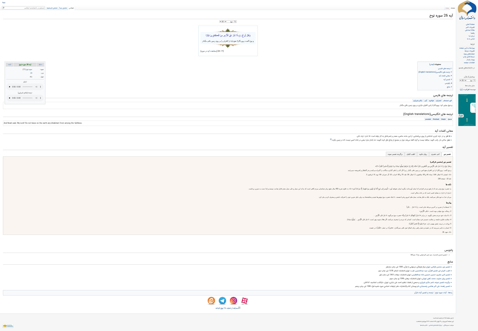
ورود (3, 2)
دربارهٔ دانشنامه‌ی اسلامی (435, 325)
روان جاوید (423, 154)
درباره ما (472, 36)
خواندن (71, 8)
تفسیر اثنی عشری (443, 274)
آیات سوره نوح (441, 292)
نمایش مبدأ (63, 8)
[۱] (330, 139)
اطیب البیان (411, 154)
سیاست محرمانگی (449, 325)
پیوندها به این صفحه (467, 48)
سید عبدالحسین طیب (419, 270)
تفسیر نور (447, 154)
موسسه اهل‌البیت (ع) (468, 89)
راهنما (473, 33)
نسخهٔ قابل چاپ (469, 56)
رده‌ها (450, 292)
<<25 (40, 65)
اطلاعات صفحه (469, 62)
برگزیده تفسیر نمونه (395, 154)
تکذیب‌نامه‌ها (423, 325)
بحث (447, 8)
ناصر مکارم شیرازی (427, 282)
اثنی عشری (435, 154)
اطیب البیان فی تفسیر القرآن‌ (439, 270)
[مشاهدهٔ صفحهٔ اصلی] (467, 10)
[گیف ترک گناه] (467, 110)
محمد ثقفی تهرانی (429, 278)
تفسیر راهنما (445, 286)
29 (31, 73)
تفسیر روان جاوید (443, 278)
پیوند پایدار (471, 59)
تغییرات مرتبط (470, 51)
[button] (451, 64)
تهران (428, 266)
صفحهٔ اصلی (470, 24)
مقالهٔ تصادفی (470, 30)
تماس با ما (471, 38)
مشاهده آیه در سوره (208, 51)
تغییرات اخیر (470, 27)
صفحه (453, 8)
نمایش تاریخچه (52, 8)
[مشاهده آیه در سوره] (228, 29)
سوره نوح (29, 69)
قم (418, 286)
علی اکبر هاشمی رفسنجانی (430, 286)
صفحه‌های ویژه (469, 54)
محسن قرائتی (436, 266)
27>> (9, 65)
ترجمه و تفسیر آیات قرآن (423, 292)
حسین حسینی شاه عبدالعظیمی (424, 274)
